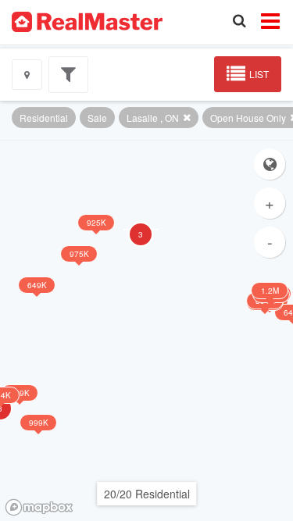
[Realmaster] (87, 20)
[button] (140, 229)
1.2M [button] (270, 290)
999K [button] (38, 422)
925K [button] (96, 222)
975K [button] (79, 253)
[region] (146, 331)
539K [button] (20, 392)
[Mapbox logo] (39, 507)
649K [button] (37, 285)
